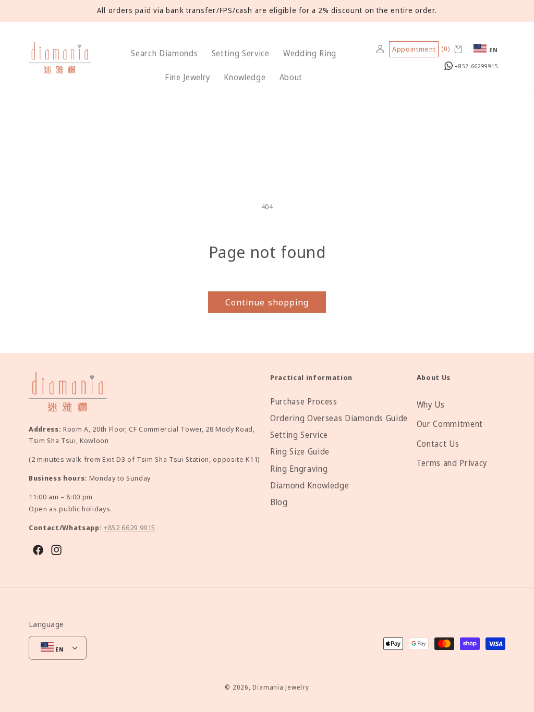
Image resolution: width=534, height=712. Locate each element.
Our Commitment (450, 424)
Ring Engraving (298, 468)
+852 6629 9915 (129, 527)
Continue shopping (267, 302)
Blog (279, 502)
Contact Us (438, 443)
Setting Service (299, 434)
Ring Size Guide (300, 451)
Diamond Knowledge (309, 485)
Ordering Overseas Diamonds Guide (339, 418)
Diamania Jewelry (280, 687)
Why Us (431, 404)
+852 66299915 (476, 66)
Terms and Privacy (452, 463)
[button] (164, 54)
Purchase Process (303, 401)
